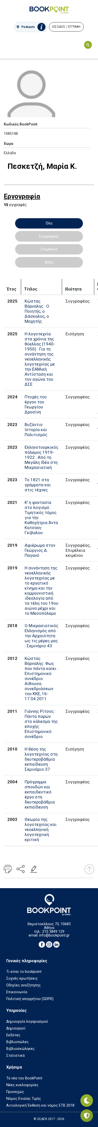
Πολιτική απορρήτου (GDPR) (30, 999)
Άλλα (49, 262)
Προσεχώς (15, 1092)
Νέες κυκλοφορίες (22, 1085)
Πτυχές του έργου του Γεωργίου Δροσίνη (36, 404)
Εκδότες (13, 1035)
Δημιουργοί (15, 1028)
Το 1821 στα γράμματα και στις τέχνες (38, 484)
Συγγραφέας (49, 236)
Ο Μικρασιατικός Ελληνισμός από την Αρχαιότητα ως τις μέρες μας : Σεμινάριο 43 (41, 635)
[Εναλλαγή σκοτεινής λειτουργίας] (86, 1100)
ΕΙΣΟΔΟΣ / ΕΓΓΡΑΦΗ (66, 26)
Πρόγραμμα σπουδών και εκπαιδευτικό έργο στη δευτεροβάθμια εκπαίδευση (40, 794)
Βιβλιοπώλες (17, 1042)
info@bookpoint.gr (54, 935)
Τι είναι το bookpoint (23, 972)
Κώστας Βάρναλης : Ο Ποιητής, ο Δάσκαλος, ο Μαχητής (37, 311)
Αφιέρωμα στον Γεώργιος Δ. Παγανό (40, 550)
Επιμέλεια (49, 249)
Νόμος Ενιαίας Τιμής (23, 1099)
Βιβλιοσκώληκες (20, 1049)
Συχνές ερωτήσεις (22, 978)
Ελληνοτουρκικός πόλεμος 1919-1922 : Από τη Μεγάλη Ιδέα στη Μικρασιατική (41, 457)
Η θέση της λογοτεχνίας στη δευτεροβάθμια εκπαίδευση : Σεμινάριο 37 (41, 759)
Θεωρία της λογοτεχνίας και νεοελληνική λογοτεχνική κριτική (41, 829)
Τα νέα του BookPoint (24, 1078)
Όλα (49, 223)
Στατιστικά (15, 1055)
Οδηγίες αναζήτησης (23, 985)
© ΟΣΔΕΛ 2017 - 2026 (49, 1119)
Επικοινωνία (16, 992)
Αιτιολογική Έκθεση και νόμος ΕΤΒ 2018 (40, 1105)
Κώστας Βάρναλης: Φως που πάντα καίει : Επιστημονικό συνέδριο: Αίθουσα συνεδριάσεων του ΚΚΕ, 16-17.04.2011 (41, 678)
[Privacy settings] (86, 1115)
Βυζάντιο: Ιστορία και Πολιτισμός (36, 429)
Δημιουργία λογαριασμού (27, 1021)
